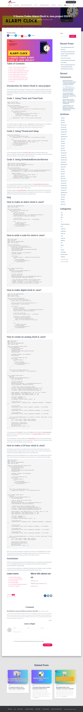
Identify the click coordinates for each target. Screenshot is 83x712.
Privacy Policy (20, 709)
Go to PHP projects (13, 580)
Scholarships (16, 5)
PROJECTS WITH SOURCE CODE (56, 709)
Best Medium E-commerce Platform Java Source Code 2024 (22, 611)
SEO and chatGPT (64, 254)
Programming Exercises (44, 5)
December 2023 (64, 185)
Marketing (63, 240)
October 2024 (63, 162)
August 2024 (63, 166)
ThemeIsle (74, 709)
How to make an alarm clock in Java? (18, 72)
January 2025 (63, 155)
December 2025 (64, 129)
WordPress (63, 256)
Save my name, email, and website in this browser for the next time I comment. (29, 641)
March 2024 (63, 178)
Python (62, 245)
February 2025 (63, 152)
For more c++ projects (14, 586)
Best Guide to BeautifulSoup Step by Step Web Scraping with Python (69, 108)
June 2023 (63, 197)
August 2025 (63, 138)
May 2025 (63, 145)
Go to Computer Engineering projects (18, 584)
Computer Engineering (65, 224)
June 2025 (63, 143)
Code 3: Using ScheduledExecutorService (19, 70)
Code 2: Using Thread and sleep (16, 69)
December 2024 (64, 157)
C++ (61, 221)
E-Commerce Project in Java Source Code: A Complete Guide (17, 688)
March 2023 (63, 204)
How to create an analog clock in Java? (18, 77)
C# (61, 219)
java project (14, 596)
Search (61, 33)
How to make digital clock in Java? (17, 76)
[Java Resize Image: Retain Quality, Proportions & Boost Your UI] (41, 676)
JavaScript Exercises (29, 709)
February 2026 (63, 124)
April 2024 (63, 176)
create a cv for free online (66, 58)
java (10, 596)
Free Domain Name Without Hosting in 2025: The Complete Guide (69, 102)
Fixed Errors (63, 228)
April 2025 (63, 148)
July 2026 (63, 117)
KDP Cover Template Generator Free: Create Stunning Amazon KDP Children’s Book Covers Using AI (68, 66)
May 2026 (63, 120)
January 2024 (63, 183)
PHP (62, 242)
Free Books (53, 5)
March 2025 (63, 150)
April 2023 (63, 201)
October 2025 (63, 134)
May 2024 (63, 173)
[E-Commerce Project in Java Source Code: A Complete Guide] (18, 676)
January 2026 (63, 127)
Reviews (62, 249)
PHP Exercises (37, 709)
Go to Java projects (14, 582)
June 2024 (63, 171)
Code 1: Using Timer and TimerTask (17, 67)
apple (62, 214)
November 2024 (64, 159)
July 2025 (63, 141)
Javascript (63, 238)
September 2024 (64, 164)
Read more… (37, 697)
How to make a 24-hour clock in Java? (18, 79)
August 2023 (63, 194)
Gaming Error (63, 231)
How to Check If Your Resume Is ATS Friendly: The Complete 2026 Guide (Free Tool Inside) (68, 53)
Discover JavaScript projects (16, 579)
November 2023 (64, 187)
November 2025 (64, 131)
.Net (61, 212)
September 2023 (64, 192)
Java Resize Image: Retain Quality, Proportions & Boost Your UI (41, 688)
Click (37, 581)
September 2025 (64, 136)
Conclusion (12, 81)
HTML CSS (63, 233)
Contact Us (60, 5)
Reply (51, 620)
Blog (62, 217)
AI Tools (35, 5)
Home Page (10, 5)
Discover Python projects (15, 577)
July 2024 (63, 169)
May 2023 (63, 199)
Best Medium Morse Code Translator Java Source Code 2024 (65, 688)
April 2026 (63, 122)
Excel (62, 226)
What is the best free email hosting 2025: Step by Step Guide (69, 96)
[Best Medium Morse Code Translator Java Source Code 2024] (65, 676)
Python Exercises (45, 709)
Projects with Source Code (26, 5)
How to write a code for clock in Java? (18, 74)
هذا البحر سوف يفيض (64, 261)
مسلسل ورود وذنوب (64, 259)
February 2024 (63, 180)
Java (13, 594)
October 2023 (63, 190)
